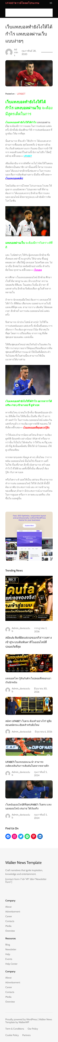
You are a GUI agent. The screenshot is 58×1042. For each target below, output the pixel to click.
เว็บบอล (38, 270)
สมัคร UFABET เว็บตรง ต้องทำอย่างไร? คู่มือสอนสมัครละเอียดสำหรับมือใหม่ (28, 723)
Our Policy (33, 1028)
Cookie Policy (12, 1035)
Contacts (9, 921)
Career (8, 916)
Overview (10, 930)
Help (7, 954)
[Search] (49, 12)
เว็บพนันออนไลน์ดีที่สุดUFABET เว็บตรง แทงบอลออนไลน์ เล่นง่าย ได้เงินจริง (28, 806)
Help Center (11, 963)
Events (8, 959)
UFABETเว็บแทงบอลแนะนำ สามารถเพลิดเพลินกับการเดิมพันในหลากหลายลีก (27, 763)
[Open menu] (51, 3)
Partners (26, 1035)
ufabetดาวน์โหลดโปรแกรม (22, 3)
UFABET (21, 93)
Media (8, 926)
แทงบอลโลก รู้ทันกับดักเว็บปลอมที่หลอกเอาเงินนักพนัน (28, 680)
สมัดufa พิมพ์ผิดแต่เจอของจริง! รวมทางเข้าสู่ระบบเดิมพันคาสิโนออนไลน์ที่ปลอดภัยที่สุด (28, 642)
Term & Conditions (14, 1028)
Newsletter (10, 949)
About (8, 906)
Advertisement (12, 911)
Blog (7, 944)
